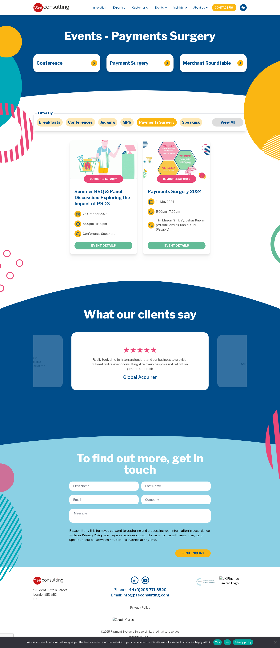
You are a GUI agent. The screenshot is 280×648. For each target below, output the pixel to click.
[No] (275, 642)
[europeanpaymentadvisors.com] (205, 582)
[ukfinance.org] (233, 581)
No (227, 642)
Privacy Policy (92, 535)
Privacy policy (243, 642)
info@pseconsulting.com (145, 595)
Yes (217, 642)
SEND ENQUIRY (193, 553)
